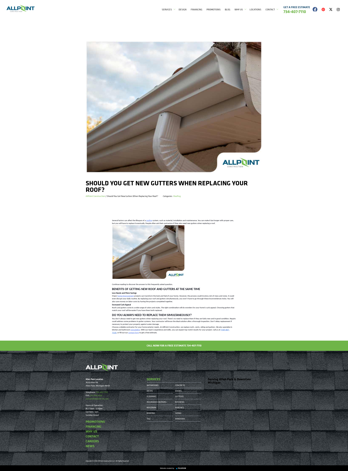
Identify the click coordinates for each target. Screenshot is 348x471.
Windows (180, 418)
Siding (178, 413)
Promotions (213, 9)
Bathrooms (153, 385)
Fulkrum (181, 468)
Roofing (177, 196)
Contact (270, 9)
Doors (178, 390)
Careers (92, 441)
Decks (150, 390)
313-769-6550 (96, 395)
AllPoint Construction (95, 196)
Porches (179, 407)
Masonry (151, 407)
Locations (255, 9)
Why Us (238, 9)
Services (167, 9)
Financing (196, 9)
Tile (149, 418)
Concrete (180, 385)
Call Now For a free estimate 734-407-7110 (174, 345)
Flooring (151, 396)
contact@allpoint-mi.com (97, 398)
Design (183, 9)
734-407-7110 (102, 392)
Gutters (179, 396)
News (90, 446)
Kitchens (179, 401)
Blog (227, 9)
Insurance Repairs (156, 401)
